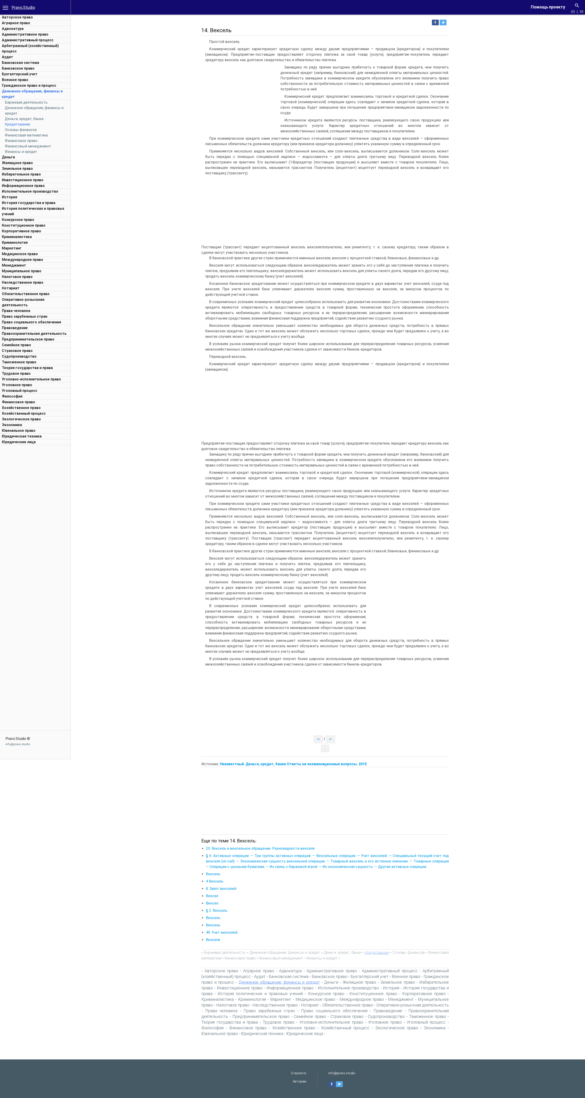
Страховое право (17, 351)
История (9, 197)
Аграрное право (16, 23)
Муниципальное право (21, 271)
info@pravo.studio (17, 744)
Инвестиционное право (22, 180)
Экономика (12, 425)
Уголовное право (17, 385)
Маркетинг (11, 248)
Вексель (213, 874)
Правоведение (15, 328)
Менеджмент (14, 265)
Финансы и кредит (21, 151)
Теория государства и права (27, 368)
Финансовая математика (26, 135)
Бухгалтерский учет (19, 74)
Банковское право (18, 68)
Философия (12, 396)
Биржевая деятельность (26, 102)
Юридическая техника (22, 436)
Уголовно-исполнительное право (31, 379)
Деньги (8, 157)
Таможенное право (19, 362)
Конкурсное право (18, 220)
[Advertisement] (35, 515)
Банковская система (20, 62)
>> (581, 11)
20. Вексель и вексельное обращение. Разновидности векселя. (260, 848)
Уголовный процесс (19, 390)
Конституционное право (23, 225)
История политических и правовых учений (260, 993)
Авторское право (17, 17)
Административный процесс (27, 40)
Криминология (15, 242)
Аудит (7, 57)
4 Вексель (214, 881)
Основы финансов (21, 130)
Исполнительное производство (30, 191)
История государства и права (28, 203)
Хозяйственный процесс (24, 413)
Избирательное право (21, 174)
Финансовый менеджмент (28, 146)
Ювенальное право (18, 430)
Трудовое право (16, 373)
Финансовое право (21, 141)
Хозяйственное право (21, 408)
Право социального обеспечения (31, 322)
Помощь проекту (548, 7)
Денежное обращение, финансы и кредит (285, 952)
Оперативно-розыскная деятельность (412, 1005)
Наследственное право (22, 282)
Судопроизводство (19, 356)
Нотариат (10, 288)
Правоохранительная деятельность (34, 333)
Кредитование (17, 124)
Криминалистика (17, 237)
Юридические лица (19, 442)
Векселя (213, 940)
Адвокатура (13, 28)
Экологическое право (21, 419)
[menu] (5, 7)
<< (573, 11)
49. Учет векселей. (222, 932)
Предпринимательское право (28, 339)
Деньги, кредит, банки (24, 119)
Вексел (212, 896)
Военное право (15, 80)
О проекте (298, 1073)
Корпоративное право (21, 231)
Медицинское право (20, 254)
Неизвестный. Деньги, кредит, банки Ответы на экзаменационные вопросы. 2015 (293, 764)
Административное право (25, 34)
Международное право (22, 259)
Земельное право (17, 168)
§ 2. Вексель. (217, 910)
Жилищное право (17, 163)
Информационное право (23, 185)
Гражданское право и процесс (29, 85)
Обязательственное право (26, 294)
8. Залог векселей (221, 888)
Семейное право (16, 345)
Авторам (299, 1081)
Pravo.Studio (23, 7)
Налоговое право (17, 277)
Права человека (16, 311)
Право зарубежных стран (24, 316)
